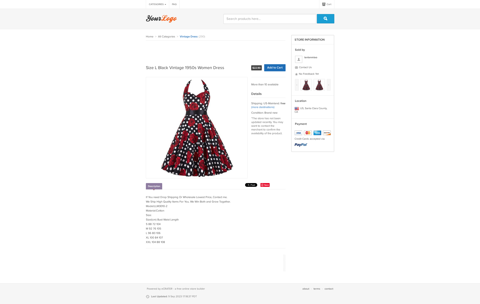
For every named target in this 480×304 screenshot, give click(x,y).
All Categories (166, 36)
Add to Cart (275, 67)
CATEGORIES (156, 4)
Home (149, 36)
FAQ (174, 4)
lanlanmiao (310, 57)
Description (154, 186)
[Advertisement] (214, 50)
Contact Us (305, 67)
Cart (328, 4)
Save (266, 184)
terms (317, 288)
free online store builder (191, 288)
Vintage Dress (189, 36)
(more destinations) (262, 107)
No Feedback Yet (308, 73)
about (305, 288)
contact (329, 288)
